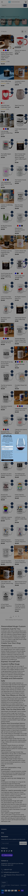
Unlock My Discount (7, 460)
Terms (2, 458)
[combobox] (3, 449)
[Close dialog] (26, 435)
